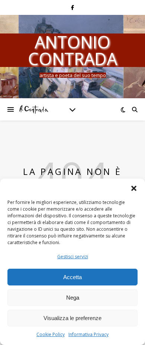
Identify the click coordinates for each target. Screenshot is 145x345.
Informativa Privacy (88, 334)
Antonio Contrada (72, 50)
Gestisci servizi (72, 256)
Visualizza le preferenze (73, 318)
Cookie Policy (50, 334)
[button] (134, 188)
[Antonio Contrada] (33, 109)
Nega (72, 297)
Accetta (72, 277)
